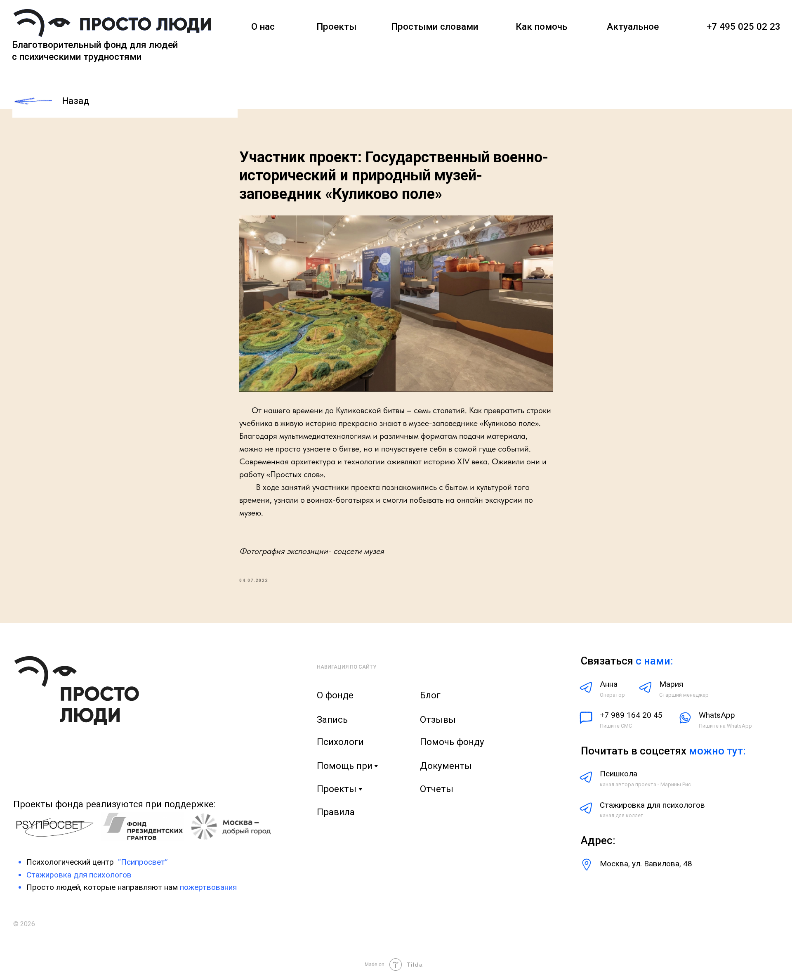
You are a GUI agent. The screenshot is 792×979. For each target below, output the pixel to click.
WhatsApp (717, 715)
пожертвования (208, 887)
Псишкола (618, 773)
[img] (112, 24)
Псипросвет (143, 862)
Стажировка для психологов (652, 805)
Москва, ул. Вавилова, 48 (646, 863)
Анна (609, 684)
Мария (671, 684)
